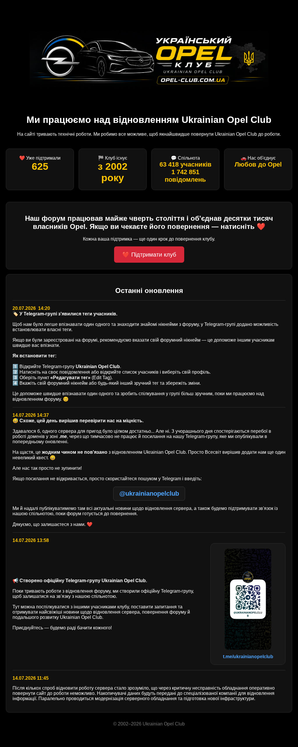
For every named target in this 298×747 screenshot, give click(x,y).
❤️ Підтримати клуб (149, 254)
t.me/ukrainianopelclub (248, 656)
